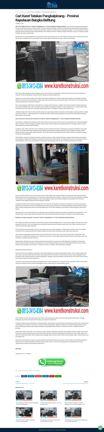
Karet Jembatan (22, 11)
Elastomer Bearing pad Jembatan (25, 370)
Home (16, 11)
